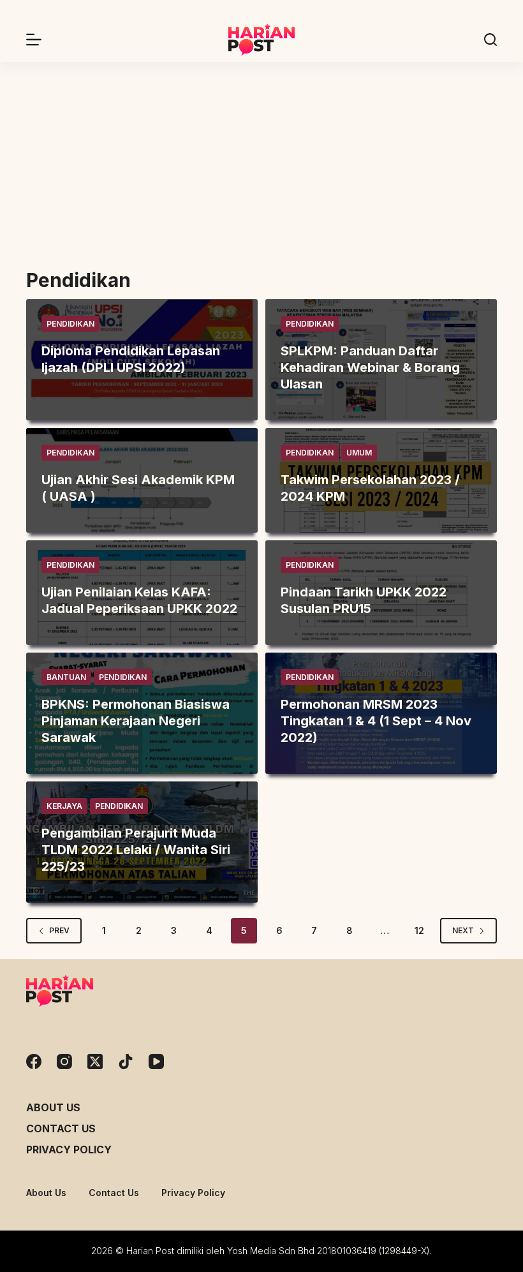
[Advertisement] (261, 157)
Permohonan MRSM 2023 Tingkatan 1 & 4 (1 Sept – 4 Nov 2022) (376, 721)
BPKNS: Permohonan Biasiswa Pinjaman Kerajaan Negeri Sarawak (135, 721)
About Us (53, 1107)
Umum (359, 452)
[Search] (490, 39)
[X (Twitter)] (95, 1061)
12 (419, 930)
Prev (59, 930)
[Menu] (33, 39)
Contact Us (61, 1128)
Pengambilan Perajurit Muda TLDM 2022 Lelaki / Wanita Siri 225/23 (135, 849)
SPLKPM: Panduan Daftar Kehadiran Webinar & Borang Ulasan (370, 367)
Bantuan (66, 677)
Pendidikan (70, 324)
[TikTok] (125, 1061)
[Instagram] (64, 1061)
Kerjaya (64, 806)
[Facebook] (33, 1061)
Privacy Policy (69, 1149)
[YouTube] (156, 1061)
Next (463, 930)
